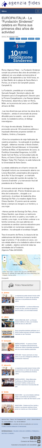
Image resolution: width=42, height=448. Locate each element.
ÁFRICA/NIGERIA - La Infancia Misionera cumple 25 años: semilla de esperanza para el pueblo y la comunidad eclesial (27, 308)
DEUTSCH (4, 433)
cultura (17, 38)
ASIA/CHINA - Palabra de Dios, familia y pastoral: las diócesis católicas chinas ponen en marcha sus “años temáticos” (26, 407)
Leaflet (4, 271)
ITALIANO (16, 431)
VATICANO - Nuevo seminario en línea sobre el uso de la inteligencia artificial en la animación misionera (27, 356)
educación (31, 38)
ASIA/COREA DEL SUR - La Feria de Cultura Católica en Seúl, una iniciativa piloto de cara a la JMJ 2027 (26, 321)
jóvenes (12, 38)
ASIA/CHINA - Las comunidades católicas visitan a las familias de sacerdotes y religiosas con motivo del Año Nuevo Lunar (27, 396)
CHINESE (10, 433)
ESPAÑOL (28, 431)
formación (24, 38)
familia (37, 38)
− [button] (4, 260)
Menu (4, 11)
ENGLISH (22, 431)
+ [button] (4, 257)
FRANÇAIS (35, 431)
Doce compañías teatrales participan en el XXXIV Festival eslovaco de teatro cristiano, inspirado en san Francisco (27, 332)
